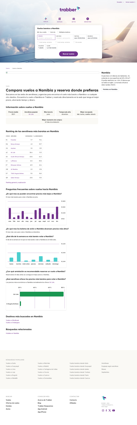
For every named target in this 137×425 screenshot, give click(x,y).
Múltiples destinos (64, 32)
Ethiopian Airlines (16, 165)
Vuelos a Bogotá (11, 375)
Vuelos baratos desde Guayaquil (80, 366)
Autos (8, 409)
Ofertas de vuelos (12, 403)
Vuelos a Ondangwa (12, 322)
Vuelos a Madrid (43, 366)
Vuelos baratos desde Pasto (79, 375)
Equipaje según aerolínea (109, 366)
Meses (103, 369)
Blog (39, 403)
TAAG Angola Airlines (17, 173)
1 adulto (41, 48)
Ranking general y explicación (16, 182)
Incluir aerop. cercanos (45, 42)
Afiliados (73, 403)
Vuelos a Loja (10, 372)
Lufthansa (14, 161)
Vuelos (8, 400)
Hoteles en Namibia (12, 333)
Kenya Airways (15, 144)
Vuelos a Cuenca (43, 375)
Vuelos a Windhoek (12, 320)
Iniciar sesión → (130, 2)
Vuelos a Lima (10, 369)
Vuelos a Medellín (12, 378)
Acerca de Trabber (45, 400)
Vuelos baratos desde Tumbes (80, 372)
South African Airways (17, 156)
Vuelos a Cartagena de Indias (47, 369)
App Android (42, 409)
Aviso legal (104, 406)
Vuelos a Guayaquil (12, 366)
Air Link (31, 114)
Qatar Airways (15, 177)
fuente (8, 86)
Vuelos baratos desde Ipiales (79, 369)
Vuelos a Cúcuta (43, 372)
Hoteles (9, 406)
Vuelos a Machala (44, 363)
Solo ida (52, 32)
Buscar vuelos (68, 54)
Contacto (73, 400)
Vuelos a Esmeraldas (45, 378)
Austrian (13, 148)
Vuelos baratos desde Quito (79, 363)
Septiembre (105, 372)
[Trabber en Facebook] (106, 411)
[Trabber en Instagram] (102, 411)
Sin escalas (78, 42)
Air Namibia (14, 169)
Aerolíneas (105, 363)
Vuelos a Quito (11, 363)
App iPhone (42, 412)
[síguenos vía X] (109, 411)
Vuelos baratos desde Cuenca (80, 378)
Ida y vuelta (42, 32)
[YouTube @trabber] (113, 411)
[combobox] (46, 37)
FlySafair (13, 140)
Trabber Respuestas (45, 406)
